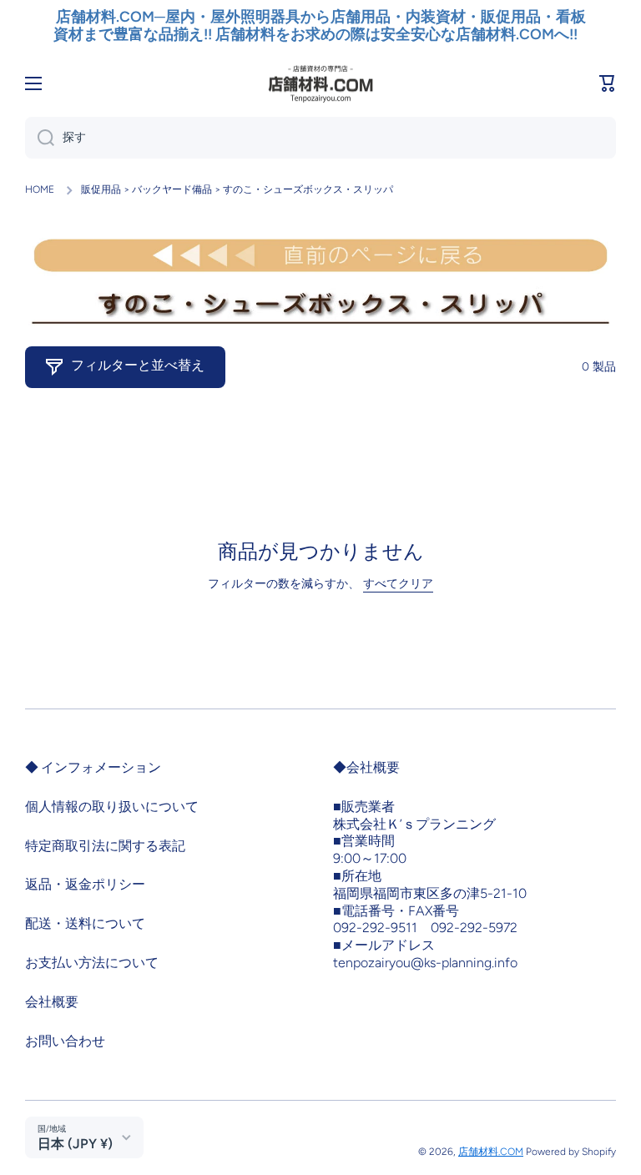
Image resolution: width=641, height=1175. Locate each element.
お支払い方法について (92, 963)
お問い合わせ (65, 1041)
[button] (607, 83)
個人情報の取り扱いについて (112, 806)
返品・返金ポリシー (85, 884)
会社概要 (51, 1002)
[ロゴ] (320, 83)
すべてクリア (398, 584)
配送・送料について (85, 923)
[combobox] (320, 138)
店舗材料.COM (490, 1151)
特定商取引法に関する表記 (105, 846)
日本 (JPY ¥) (75, 1144)
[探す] (39, 138)
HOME (39, 189)
